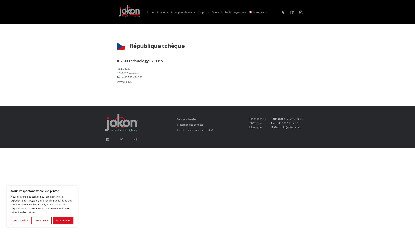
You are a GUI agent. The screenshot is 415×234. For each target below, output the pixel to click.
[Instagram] (301, 12)
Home (150, 12)
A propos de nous (183, 12)
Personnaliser (21, 220)
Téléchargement (236, 12)
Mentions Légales (186, 119)
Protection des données (190, 124)
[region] (42, 207)
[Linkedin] (292, 12)
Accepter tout (63, 220)
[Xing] (283, 12)
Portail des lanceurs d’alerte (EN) (195, 130)
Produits (162, 12)
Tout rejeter (42, 220)
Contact (217, 12)
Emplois (203, 12)
